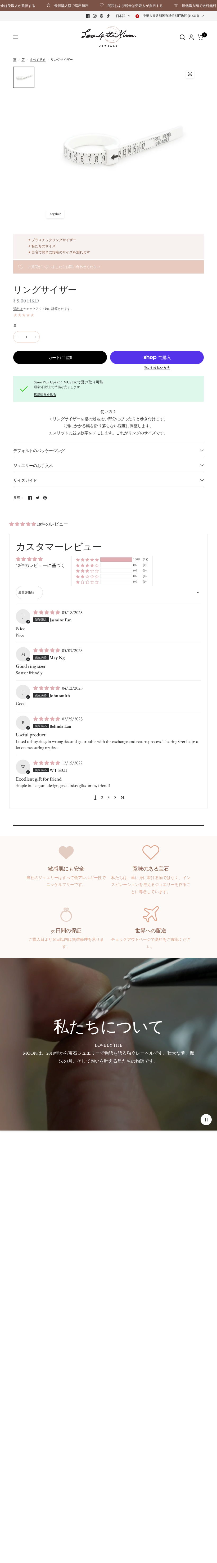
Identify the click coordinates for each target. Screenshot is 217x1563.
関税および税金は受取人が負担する (114, 5)
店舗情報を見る (45, 394)
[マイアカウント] (191, 37)
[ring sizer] (190, 74)
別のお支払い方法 (157, 367)
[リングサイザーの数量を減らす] (17, 337)
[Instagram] (94, 15)
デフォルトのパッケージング (39, 450)
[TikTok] (108, 15)
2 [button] (102, 797)
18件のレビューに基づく (40, 565)
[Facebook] (87, 15)
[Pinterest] (101, 15)
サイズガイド (25, 480)
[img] (47, 612)
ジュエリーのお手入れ (33, 465)
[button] (23, 524)
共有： (18, 497)
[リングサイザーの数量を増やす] (35, 337)
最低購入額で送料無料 (51, 5)
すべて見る (38, 60)
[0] (200, 37)
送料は (18, 309)
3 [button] (108, 797)
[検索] (182, 37)
